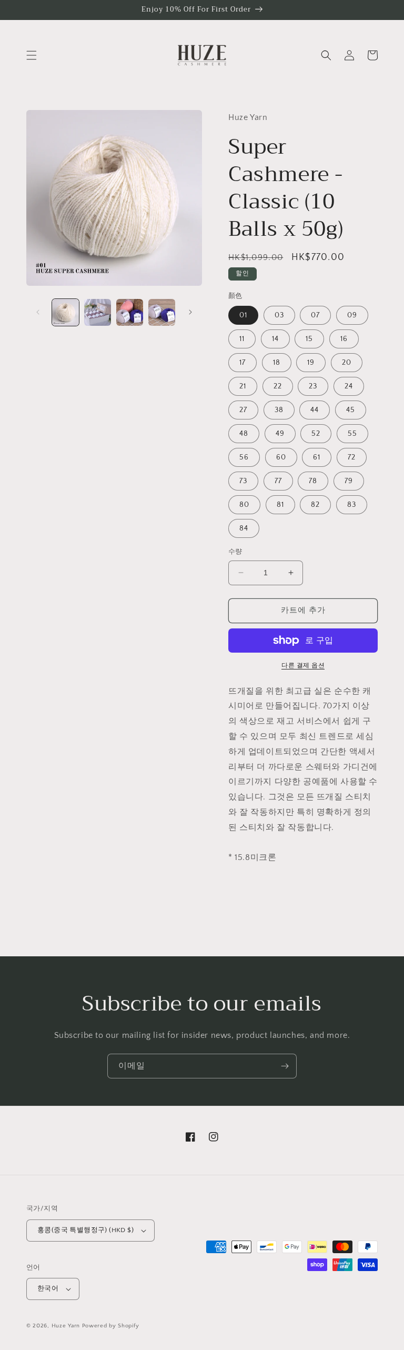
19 (311, 362)
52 (315, 433)
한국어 (47, 1288)
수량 (235, 551)
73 (243, 481)
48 (243, 433)
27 (243, 410)
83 (351, 505)
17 (242, 362)
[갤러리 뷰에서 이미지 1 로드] (65, 312)
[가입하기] (284, 1066)
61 (316, 457)
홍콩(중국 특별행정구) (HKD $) (85, 1230)
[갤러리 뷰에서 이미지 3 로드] (129, 312)
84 (243, 528)
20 (346, 362)
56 (244, 457)
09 (352, 315)
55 (352, 433)
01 (243, 315)
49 (280, 433)
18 (276, 362)
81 (280, 505)
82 (315, 505)
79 (349, 481)
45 (350, 410)
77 (278, 481)
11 (242, 339)
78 (313, 481)
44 (314, 410)
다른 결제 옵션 (303, 665)
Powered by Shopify (110, 1326)
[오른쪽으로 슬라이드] (190, 312)
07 (315, 315)
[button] (31, 55)
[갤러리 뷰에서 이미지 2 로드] (97, 312)
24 (349, 386)
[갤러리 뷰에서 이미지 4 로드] (161, 312)
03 (279, 315)
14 (275, 339)
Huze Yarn (66, 1326)
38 (279, 410)
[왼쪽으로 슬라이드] (37, 312)
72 (352, 457)
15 (309, 339)
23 (313, 386)
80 (244, 505)
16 (344, 339)
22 (278, 386)
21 (242, 386)
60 (281, 457)
